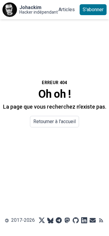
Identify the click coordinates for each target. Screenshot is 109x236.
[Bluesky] (50, 220)
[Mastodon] (67, 220)
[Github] (76, 220)
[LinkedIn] (84, 220)
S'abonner (93, 9)
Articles (66, 9)
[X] (42, 220)
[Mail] (93, 220)
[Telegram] (59, 220)
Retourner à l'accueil (54, 121)
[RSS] (101, 220)
